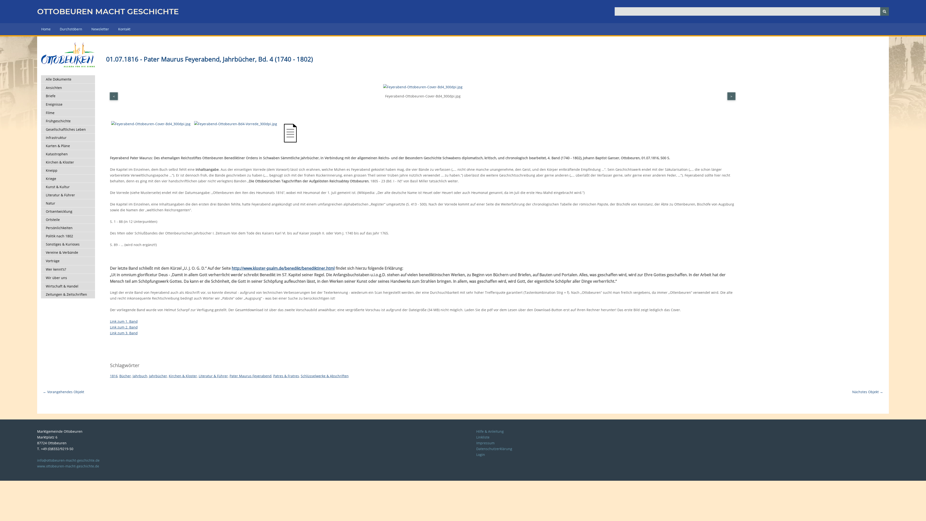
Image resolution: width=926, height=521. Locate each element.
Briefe (50, 96)
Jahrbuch (140, 376)
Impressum (485, 443)
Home (46, 29)
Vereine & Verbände (62, 252)
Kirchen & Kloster (60, 162)
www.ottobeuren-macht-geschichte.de (68, 466)
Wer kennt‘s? (56, 269)
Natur (50, 203)
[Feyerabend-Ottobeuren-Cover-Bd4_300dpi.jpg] (151, 124)
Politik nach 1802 (59, 236)
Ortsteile (53, 219)
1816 (114, 376)
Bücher (125, 376)
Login (480, 454)
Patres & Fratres (286, 376)
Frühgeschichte (58, 121)
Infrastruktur (56, 137)
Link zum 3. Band (124, 333)
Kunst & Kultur (58, 187)
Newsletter (100, 29)
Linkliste (483, 437)
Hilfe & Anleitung (490, 431)
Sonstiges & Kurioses (63, 244)
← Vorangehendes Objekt (63, 392)
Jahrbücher (158, 376)
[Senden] (884, 11)
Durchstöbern (71, 29)
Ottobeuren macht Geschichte (108, 11)
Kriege (51, 178)
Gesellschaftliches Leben (66, 129)
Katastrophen (57, 154)
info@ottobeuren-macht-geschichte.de (68, 460)
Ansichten (54, 87)
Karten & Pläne (58, 146)
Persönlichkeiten (59, 228)
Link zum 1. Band (124, 321)
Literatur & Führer (60, 195)
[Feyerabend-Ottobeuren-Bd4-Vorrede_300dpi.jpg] (235, 124)
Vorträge (53, 261)
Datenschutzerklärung (494, 448)
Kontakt (124, 29)
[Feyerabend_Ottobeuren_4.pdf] (290, 141)
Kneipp (51, 170)
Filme (50, 112)
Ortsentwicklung (59, 211)
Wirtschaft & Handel (62, 286)
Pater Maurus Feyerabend (251, 376)
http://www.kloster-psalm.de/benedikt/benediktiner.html (283, 268)
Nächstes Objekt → (867, 392)
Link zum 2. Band (124, 327)
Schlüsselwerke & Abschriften (325, 376)
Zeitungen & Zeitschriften (66, 294)
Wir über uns (56, 277)
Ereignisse (54, 104)
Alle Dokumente (58, 79)
